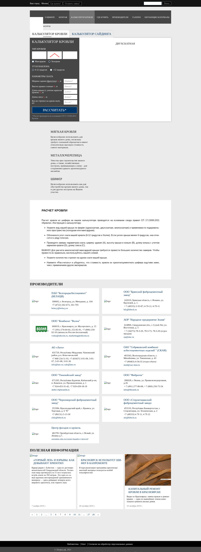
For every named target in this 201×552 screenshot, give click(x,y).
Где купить (102, 17)
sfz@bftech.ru (130, 417)
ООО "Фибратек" (133, 375)
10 (74, 514)
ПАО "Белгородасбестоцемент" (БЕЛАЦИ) (69, 295)
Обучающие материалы (156, 17)
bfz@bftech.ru (130, 309)
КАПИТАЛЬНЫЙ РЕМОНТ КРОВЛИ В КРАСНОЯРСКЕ (144, 490)
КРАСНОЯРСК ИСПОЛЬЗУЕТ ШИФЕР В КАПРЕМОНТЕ (101, 462)
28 (93, 514)
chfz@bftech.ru (59, 417)
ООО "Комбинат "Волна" (66, 321)
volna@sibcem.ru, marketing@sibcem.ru (70, 336)
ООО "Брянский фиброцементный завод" (143, 293)
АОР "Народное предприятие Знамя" (144, 319)
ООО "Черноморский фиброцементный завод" (74, 401)
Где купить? (55, 3)
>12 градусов (59, 70)
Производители (120, 17)
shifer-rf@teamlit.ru (61, 390)
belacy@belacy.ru (60, 308)
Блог (47, 30)
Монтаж (63, 17)
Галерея (136, 17)
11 (79, 514)
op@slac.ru (129, 337)
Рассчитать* (54, 110)
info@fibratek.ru (131, 390)
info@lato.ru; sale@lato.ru (64, 364)
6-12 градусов (41, 70)
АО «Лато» (58, 347)
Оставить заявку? (72, 3)
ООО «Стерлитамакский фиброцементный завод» (138, 401)
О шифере (50, 17)
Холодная (55, 62)
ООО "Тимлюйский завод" (67, 375)
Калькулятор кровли (82, 17)
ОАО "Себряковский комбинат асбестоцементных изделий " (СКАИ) (145, 349)
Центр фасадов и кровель (66, 427)
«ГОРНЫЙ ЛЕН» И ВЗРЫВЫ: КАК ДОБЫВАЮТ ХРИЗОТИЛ (53, 462)
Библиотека (73, 544)
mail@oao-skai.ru (132, 365)
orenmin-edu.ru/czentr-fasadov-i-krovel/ (70, 439)
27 (89, 514)
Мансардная (40, 62)
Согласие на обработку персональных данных (111, 544)
